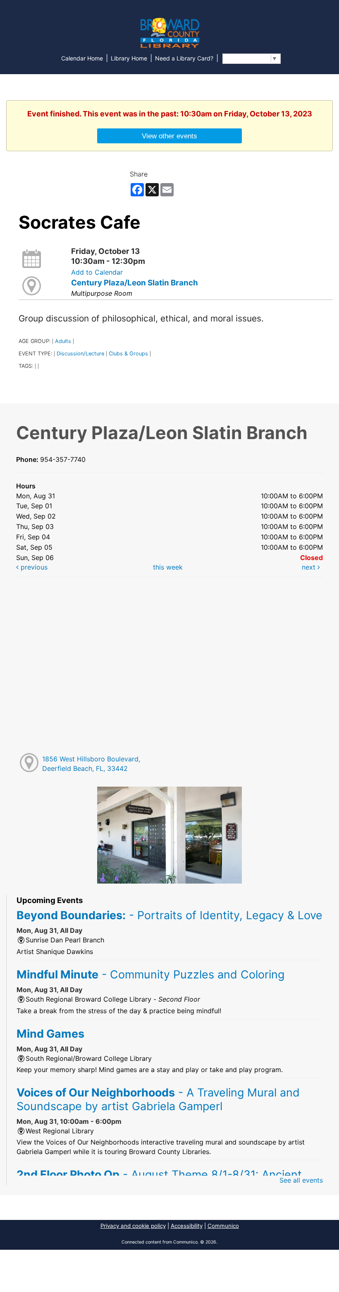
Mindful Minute (150, 974)
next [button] (310, 567)
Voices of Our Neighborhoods (158, 1099)
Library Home (129, 58)
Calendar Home (82, 58)
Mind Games (50, 1033)
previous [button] (33, 567)
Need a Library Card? (184, 58)
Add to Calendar (97, 272)
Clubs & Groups (128, 353)
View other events (169, 136)
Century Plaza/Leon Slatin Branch (134, 282)
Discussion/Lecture (80, 353)
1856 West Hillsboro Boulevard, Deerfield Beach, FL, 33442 (91, 764)
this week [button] (168, 567)
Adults (63, 341)
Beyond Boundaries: (169, 915)
